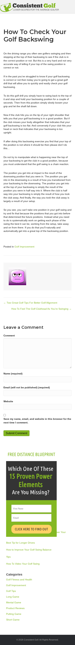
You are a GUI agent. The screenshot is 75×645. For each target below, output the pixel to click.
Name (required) (12, 373)
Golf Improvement (24, 246)
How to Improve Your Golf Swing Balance (28, 549)
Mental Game (13, 602)
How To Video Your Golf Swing (23, 563)
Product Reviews (15, 608)
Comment (9, 335)
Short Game (13, 619)
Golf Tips (11, 591)
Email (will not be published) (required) (26, 387)
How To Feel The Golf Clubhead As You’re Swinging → (41, 308)
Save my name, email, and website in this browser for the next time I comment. (37, 420)
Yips (8, 556)
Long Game (12, 596)
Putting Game (13, 614)
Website (8, 401)
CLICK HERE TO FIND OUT (31, 529)
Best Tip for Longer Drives (20, 542)
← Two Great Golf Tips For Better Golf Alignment (30, 302)
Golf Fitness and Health (19, 579)
